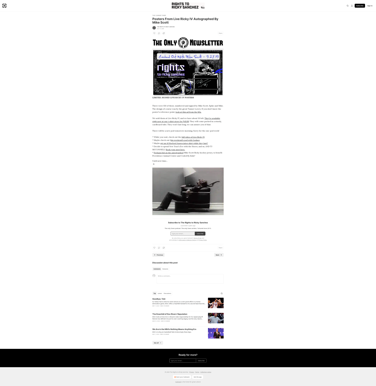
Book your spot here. (175, 149)
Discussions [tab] (167, 293)
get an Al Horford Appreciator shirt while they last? (184, 143)
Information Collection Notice (187, 240)
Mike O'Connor (164, 306)
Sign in (369, 6)
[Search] (348, 6)
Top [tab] (155, 293)
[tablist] (160, 269)
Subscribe (359, 6)
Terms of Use (197, 238)
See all (156, 343)
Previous (160, 255)
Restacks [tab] (165, 269)
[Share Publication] (352, 6)
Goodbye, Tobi (158, 299)
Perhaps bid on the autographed (168, 152)
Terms (197, 372)
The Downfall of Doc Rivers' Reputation (169, 314)
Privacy (191, 372)
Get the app (198, 377)
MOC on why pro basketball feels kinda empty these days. (171, 332)
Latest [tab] (160, 293)
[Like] (154, 33)
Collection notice (205, 372)
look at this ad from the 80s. (188, 112)
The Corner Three (159, 15)
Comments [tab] (157, 269)
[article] (188, 303)
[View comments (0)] (159, 33)
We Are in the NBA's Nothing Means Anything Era (174, 329)
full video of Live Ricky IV (193, 137)
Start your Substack (183, 377)
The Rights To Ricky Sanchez (166, 26)
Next (217, 255)
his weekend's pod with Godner (185, 140)
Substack (178, 382)
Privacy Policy (203, 240)
